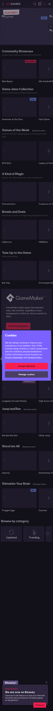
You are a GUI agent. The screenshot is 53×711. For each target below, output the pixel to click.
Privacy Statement (14, 357)
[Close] (46, 682)
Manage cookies (27, 374)
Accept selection (26, 366)
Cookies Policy (35, 357)
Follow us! (39, 705)
